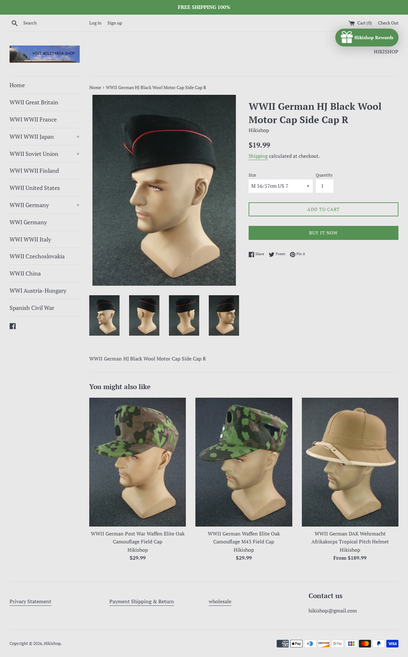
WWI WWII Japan (45, 136)
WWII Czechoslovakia (37, 256)
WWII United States (35, 188)
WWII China (25, 273)
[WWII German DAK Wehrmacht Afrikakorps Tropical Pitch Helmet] (350, 462)
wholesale (220, 601)
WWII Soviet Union (45, 153)
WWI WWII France (33, 119)
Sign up (114, 23)
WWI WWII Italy (30, 239)
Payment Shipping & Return (141, 601)
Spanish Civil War (32, 307)
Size (252, 175)
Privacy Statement (30, 601)
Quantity (324, 175)
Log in (95, 23)
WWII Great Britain (34, 102)
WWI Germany (28, 222)
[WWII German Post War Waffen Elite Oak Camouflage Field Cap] (137, 462)
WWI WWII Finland (34, 170)
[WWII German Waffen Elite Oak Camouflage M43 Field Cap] (243, 462)
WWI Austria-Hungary (38, 290)
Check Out (388, 23)
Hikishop (52, 643)
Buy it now (323, 233)
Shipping (258, 156)
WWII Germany (45, 205)
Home (17, 85)
